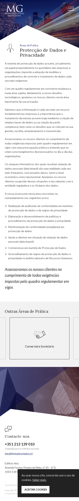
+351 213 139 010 (20, 444)
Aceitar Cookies (35, 489)
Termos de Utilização (14, 485)
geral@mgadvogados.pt (19, 453)
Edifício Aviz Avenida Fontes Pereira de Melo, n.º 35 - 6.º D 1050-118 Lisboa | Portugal (30, 467)
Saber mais (39, 480)
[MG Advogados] (14, 10)
